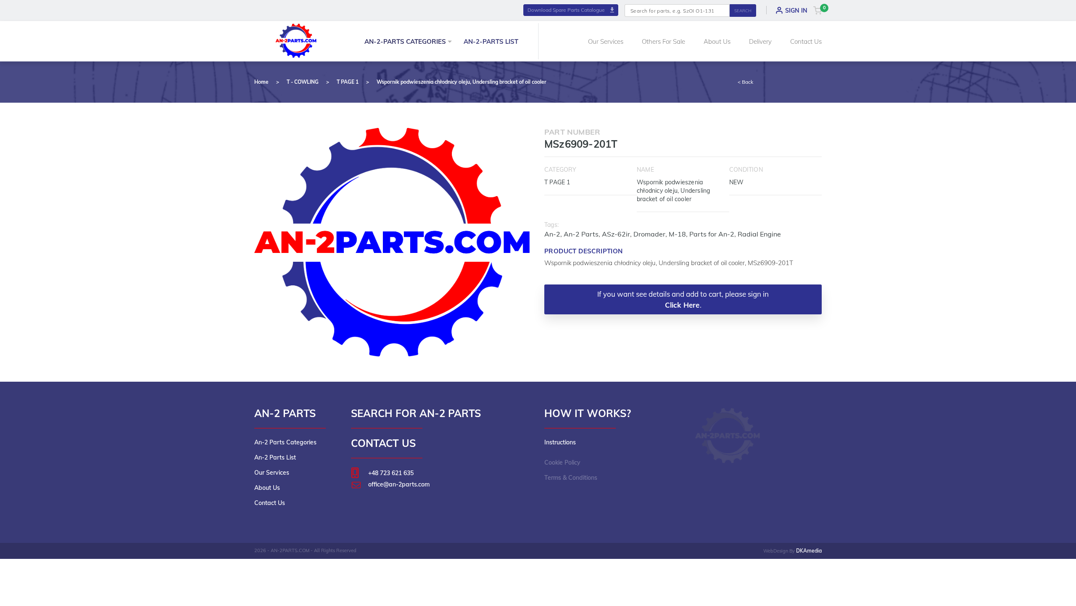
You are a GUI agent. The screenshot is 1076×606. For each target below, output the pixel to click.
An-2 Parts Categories (285, 442)
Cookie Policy (562, 462)
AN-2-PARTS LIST (491, 41)
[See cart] (817, 10)
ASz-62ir (616, 234)
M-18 (677, 234)
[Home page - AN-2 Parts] (296, 39)
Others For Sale (663, 41)
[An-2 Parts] (728, 435)
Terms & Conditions (570, 477)
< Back (745, 82)
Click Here (682, 304)
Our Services (605, 41)
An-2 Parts (581, 234)
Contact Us (806, 41)
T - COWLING (303, 82)
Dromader (649, 234)
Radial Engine (759, 234)
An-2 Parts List (275, 457)
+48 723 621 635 (391, 473)
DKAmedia (809, 551)
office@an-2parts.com (399, 484)
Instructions (560, 442)
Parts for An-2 (711, 234)
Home (261, 82)
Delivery (760, 41)
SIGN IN (796, 10)
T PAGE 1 (348, 82)
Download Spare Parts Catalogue (566, 10)
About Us (717, 41)
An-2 (552, 234)
